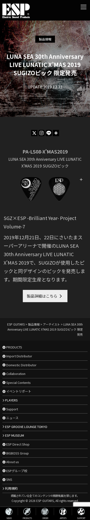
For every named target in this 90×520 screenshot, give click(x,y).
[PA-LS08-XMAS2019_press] (45, 189)
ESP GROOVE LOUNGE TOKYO (26, 426)
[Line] (49, 133)
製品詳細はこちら (42, 296)
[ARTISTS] (63, 511)
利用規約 (11, 488)
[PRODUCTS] (27, 511)
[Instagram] (41, 133)
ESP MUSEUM (14, 435)
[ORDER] (45, 511)
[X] (34, 133)
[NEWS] (9, 511)
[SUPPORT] (81, 511)
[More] (56, 133)
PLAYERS (11, 400)
